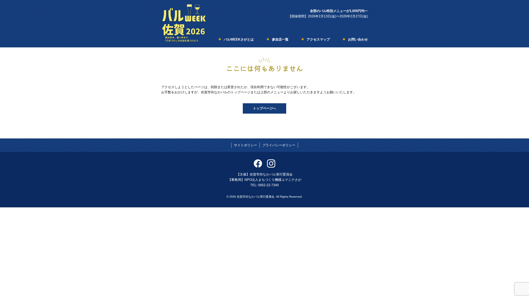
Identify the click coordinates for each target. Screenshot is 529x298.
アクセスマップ (318, 39)
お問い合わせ (358, 39)
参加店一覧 (280, 39)
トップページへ (264, 108)
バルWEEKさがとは (239, 39)
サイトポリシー (245, 145)
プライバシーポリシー (278, 145)
